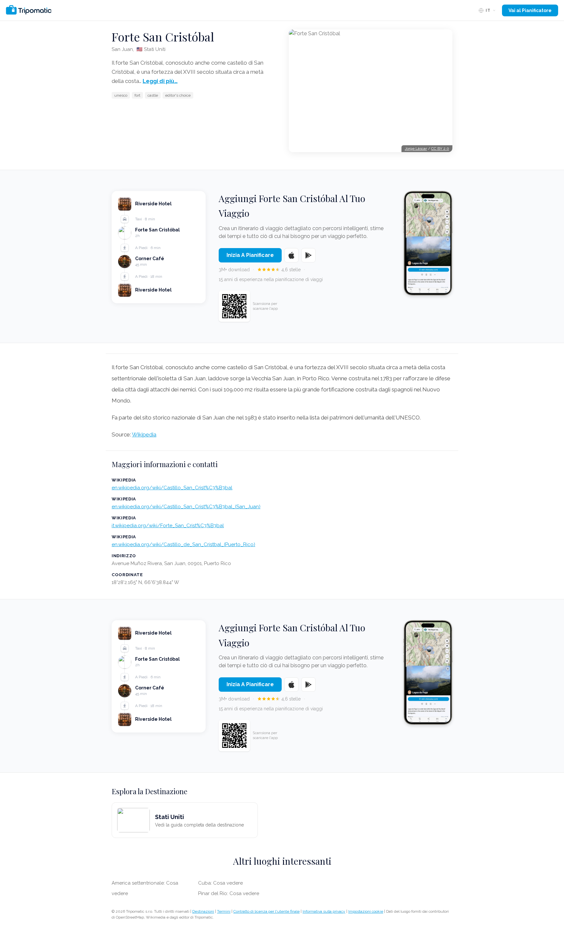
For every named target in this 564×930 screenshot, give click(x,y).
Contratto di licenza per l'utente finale (266, 911)
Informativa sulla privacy (324, 911)
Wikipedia (144, 434)
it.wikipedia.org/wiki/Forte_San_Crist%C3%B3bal (168, 525)
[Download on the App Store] (291, 255)
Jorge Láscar (416, 148)
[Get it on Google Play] (308, 255)
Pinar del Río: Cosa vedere (228, 893)
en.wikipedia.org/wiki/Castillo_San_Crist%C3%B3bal (172, 488)
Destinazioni (203, 911)
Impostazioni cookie (365, 911)
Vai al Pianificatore (530, 10)
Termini (223, 911)
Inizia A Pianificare (250, 255)
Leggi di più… (160, 81)
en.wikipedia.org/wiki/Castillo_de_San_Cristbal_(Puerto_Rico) (183, 544)
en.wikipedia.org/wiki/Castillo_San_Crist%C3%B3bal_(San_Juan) (186, 507)
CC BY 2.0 (440, 148)
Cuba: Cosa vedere (220, 883)
